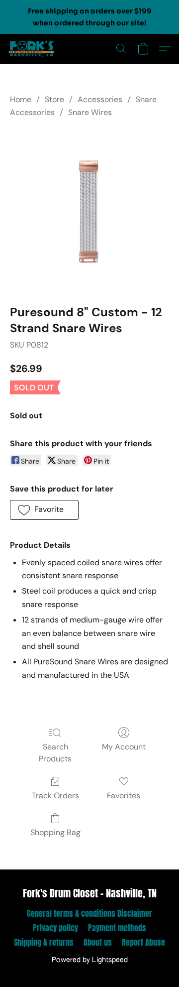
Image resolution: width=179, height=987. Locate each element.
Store (54, 99)
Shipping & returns (44, 942)
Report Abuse (143, 942)
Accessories (100, 99)
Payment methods (117, 928)
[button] (33, 49)
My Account (124, 746)
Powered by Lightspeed (90, 960)
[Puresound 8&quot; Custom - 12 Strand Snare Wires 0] (89, 209)
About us (98, 942)
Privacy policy (55, 928)
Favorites (123, 795)
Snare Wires (90, 112)
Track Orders (55, 795)
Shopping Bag (55, 832)
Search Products (55, 752)
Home (20, 99)
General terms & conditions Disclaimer (89, 913)
